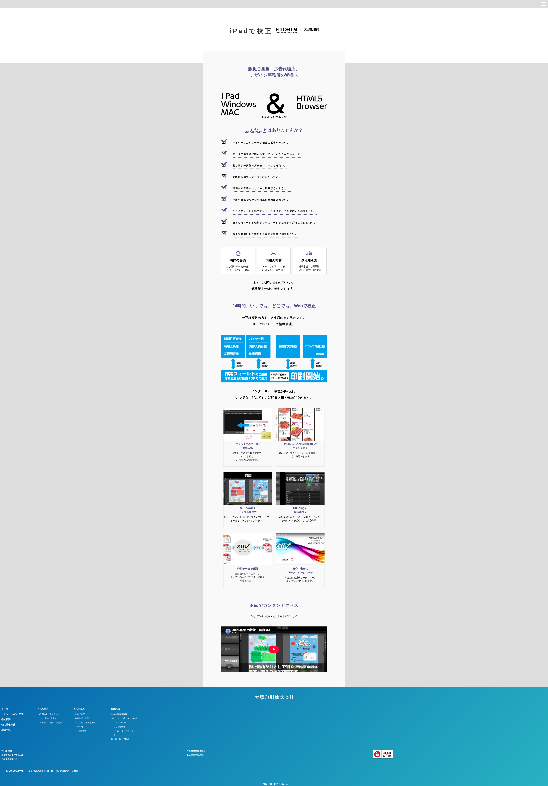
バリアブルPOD (118, 722)
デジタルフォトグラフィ (122, 731)
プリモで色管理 (118, 727)
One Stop (79, 727)
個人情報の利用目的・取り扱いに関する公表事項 (53, 771)
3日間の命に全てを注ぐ (49, 714)
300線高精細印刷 (119, 714)
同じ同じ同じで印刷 (120, 739)
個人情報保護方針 (15, 771)
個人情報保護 (8, 724)
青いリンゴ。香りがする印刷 (124, 718)
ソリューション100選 (12, 714)
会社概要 (6, 719)
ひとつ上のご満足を (48, 718)
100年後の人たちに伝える (50, 722)
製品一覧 (6, 730)
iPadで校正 (80, 714)
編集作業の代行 (82, 718)
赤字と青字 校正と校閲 (85, 722)
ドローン (115, 735)
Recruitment (80, 731)
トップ (4, 709)
